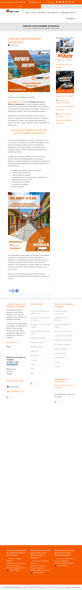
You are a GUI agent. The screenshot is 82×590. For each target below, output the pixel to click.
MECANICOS (42, 13)
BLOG (73, 13)
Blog (30, 28)
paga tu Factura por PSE (63, 336)
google (57, 366)
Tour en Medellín (60, 353)
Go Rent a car (15, 102)
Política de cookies (37, 342)
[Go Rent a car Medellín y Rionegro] (65, 101)
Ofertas (57, 362)
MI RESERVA (70, 19)
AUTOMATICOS (53, 13)
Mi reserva (34, 355)
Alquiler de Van (59, 358)
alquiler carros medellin (65, 96)
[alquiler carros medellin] (65, 82)
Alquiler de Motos (60, 349)
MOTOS (34, 13)
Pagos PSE (34, 351)
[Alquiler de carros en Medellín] (65, 50)
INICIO (28, 13)
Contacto (34, 360)
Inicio (24, 28)
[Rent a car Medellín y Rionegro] (65, 115)
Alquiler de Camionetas (62, 340)
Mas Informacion (12, 342)
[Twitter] (12, 290)
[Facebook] (16, 290)
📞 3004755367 (31, 2)
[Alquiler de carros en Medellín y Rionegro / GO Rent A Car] (12, 11)
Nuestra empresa (36, 347)
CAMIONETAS (65, 13)
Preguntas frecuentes (38, 338)
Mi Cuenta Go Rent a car (63, 331)
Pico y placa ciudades (62, 344)
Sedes (32, 364)
